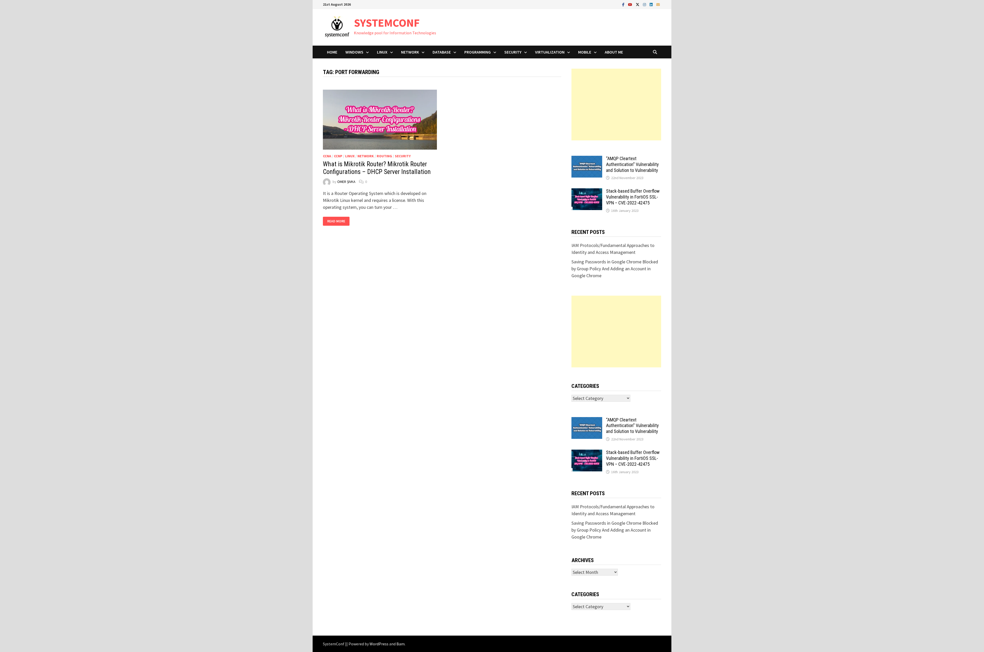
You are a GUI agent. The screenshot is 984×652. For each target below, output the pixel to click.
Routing (384, 156)
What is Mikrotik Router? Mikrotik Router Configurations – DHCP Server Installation (377, 167)
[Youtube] (630, 4)
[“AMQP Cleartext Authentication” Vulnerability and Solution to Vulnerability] (586, 159)
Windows (354, 52)
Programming (477, 52)
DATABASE (442, 52)
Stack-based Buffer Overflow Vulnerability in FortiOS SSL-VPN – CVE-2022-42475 (633, 196)
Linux (382, 52)
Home (332, 52)
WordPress (379, 643)
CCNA (327, 156)
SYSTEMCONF (387, 23)
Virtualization (550, 52)
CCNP (338, 156)
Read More (338, 221)
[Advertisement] (616, 104)
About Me (614, 52)
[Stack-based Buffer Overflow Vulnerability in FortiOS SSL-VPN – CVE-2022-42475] (586, 192)
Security (512, 52)
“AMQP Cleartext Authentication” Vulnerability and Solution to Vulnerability (632, 164)
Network (410, 52)
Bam (400, 643)
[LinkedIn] (651, 4)
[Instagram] (645, 4)
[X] (638, 4)
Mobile (584, 52)
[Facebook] (624, 4)
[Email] (658, 4)
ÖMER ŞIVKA (346, 181)
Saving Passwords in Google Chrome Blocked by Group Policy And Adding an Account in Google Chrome (614, 268)
